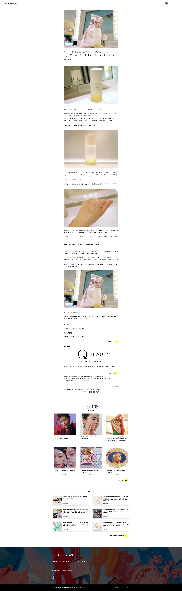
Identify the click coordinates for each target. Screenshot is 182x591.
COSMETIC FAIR (71, 566)
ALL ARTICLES (81, 561)
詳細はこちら (111, 342)
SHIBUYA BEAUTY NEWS (117, 536)
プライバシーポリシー (125, 588)
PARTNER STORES (67, 571)
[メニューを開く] (176, 3)
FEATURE (54, 561)
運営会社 (117, 588)
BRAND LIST (55, 571)
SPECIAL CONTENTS (58, 566)
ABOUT (80, 566)
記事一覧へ (121, 480)
